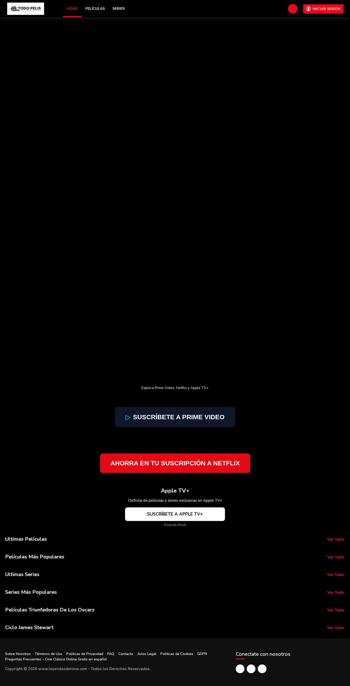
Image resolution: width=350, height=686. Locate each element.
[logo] (25, 9)
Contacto (125, 653)
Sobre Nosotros (18, 653)
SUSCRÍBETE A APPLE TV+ (175, 514)
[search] (292, 8)
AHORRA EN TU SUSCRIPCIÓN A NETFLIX (175, 463)
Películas (95, 8)
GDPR (202, 653)
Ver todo (335, 539)
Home (72, 8)
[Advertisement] (175, 56)
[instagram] (262, 668)
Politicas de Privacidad (84, 653)
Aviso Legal (146, 653)
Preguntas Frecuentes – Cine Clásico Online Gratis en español (56, 659)
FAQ (110, 653)
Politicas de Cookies (176, 653)
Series (118, 8)
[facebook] (240, 668)
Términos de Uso (48, 653)
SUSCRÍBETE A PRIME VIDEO (175, 417)
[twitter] (251, 668)
